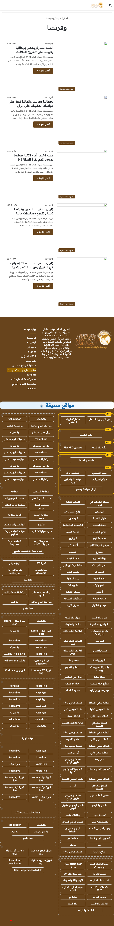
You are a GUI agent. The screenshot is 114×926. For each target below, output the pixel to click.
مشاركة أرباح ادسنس (24, 365)
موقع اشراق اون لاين (72, 481)
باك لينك (31, 360)
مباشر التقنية (73, 591)
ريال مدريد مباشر (41, 432)
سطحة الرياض (41, 491)
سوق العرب (99, 873)
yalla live (28, 608)
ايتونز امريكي (73, 715)
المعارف (99, 571)
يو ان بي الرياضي (73, 676)
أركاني (99, 591)
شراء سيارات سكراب (15, 524)
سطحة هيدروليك (14, 498)
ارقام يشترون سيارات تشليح (41, 542)
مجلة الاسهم (99, 524)
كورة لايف (41, 692)
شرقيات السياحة (73, 598)
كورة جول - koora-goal (41, 632)
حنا (99, 844)
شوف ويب (72, 518)
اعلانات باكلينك (86, 910)
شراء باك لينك (99, 617)
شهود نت (73, 585)
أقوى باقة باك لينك (73, 880)
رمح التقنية (99, 578)
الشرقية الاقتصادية (72, 524)
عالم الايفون (99, 531)
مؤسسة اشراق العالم (24, 383)
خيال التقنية (99, 518)
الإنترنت (31, 342)
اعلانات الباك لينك (72, 630)
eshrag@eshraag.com (56, 357)
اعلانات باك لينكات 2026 (28, 812)
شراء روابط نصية (99, 624)
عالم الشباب (86, 434)
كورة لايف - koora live (41, 779)
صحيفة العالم (72, 690)
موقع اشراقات (99, 479)
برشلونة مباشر (15, 425)
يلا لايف (28, 579)
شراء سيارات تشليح (41, 531)
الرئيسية (61, 18)
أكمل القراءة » (43, 70)
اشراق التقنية (73, 501)
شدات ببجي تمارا (73, 702)
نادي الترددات (99, 565)
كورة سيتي (14, 563)
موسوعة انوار (99, 605)
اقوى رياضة (99, 660)
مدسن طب (73, 660)
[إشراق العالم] (97, 5)
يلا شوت (41, 418)
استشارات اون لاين (73, 565)
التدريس (99, 640)
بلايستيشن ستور (99, 821)
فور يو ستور (72, 752)
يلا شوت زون (41, 831)
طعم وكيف (99, 585)
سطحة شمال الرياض (41, 506)
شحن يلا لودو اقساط (73, 722)
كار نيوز (73, 538)
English (31, 374)
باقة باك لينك (99, 447)
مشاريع (73, 896)
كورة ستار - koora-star (14, 622)
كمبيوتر (31, 346)
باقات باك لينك (73, 624)
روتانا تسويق (99, 558)
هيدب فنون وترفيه (99, 690)
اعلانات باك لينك (99, 903)
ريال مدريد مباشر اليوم (41, 593)
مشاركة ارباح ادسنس (73, 421)
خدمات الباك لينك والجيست (99, 865)
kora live (14, 685)
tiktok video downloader (15, 862)
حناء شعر (73, 838)
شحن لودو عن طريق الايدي (73, 807)
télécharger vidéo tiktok (28, 870)
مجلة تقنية (99, 676)
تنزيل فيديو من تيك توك (41, 852)
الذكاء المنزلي (28, 356)
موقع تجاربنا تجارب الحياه (72, 889)
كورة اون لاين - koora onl (41, 662)
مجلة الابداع (72, 558)
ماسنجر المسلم (86, 460)
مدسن (72, 551)
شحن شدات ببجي (99, 795)
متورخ (99, 551)
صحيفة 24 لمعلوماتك (23, 379)
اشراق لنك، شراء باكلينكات (99, 632)
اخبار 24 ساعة (72, 683)
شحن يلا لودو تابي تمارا (72, 771)
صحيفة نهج (99, 538)
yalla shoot (15, 418)
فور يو (72, 785)
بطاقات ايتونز (72, 814)
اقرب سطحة (15, 514)
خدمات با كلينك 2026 (99, 889)
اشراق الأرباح (73, 605)
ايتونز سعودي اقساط (99, 724)
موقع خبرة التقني (99, 544)
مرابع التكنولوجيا (73, 511)
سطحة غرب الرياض (14, 504)
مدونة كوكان (72, 531)
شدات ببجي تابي (73, 709)
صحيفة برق (72, 472)
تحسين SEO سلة (73, 447)
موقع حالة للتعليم (99, 683)
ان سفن (99, 511)
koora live (14, 640)
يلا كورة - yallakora (14, 660)
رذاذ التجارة (73, 578)
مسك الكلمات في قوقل (99, 503)
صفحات (31, 388)
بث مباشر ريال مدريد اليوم (14, 571)
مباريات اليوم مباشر (41, 425)
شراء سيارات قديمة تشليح (28, 550)
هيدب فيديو (72, 571)
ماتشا (73, 844)
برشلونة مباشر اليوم (14, 591)
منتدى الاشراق (99, 650)
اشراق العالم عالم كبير (73, 642)
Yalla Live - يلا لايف (14, 653)
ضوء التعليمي (99, 472)
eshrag (48, 44)
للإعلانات (6, 920)
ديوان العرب (99, 896)
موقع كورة (28, 738)
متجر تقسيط (73, 739)
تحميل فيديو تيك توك (14, 852)
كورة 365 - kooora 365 (41, 672)
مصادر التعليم (72, 667)
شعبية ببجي (99, 814)
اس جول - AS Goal (14, 670)
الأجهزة (32, 351)
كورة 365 (41, 563)
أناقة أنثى (73, 544)
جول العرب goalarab (41, 571)
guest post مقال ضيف (73, 865)
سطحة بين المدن (41, 498)
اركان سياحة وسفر (86, 489)
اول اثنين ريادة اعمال (99, 419)
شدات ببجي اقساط (99, 702)
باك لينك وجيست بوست (99, 669)
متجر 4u (99, 759)
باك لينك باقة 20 (73, 873)
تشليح (41, 524)
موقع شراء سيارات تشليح (15, 533)
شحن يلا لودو (99, 805)
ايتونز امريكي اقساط (73, 778)
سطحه (14, 491)
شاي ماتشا (99, 851)
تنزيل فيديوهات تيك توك (41, 862)
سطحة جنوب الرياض (41, 516)
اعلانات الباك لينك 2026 (72, 652)
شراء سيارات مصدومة (14, 542)
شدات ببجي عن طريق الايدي (72, 761)
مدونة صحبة (99, 598)
